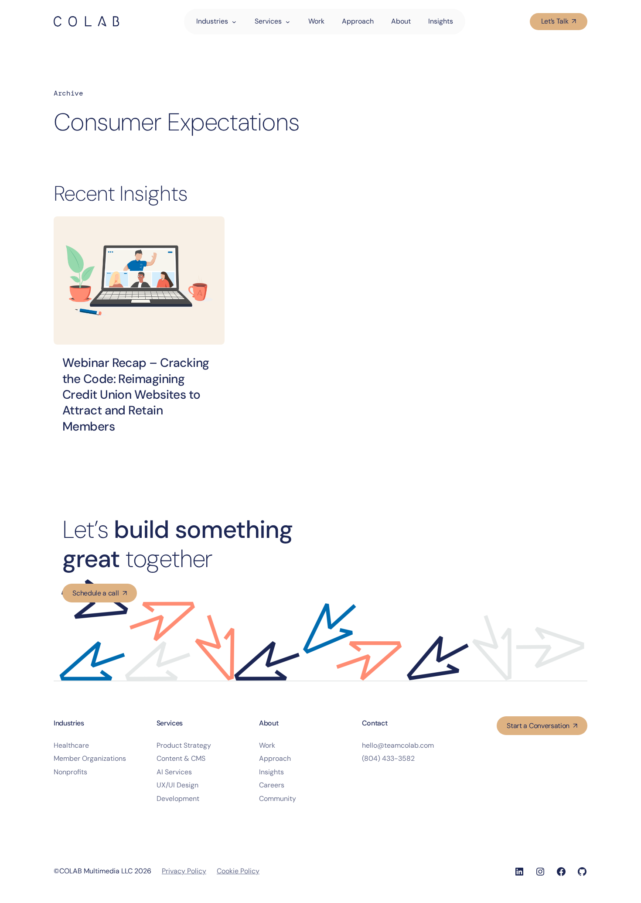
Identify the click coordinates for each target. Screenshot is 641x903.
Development (178, 798)
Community (277, 798)
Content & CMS (181, 758)
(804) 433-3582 (388, 758)
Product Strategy (184, 745)
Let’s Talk (555, 21)
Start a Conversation (538, 725)
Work (267, 745)
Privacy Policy (184, 871)
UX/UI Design (177, 785)
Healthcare (71, 745)
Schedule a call (95, 593)
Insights (271, 771)
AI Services (174, 771)
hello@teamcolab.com (398, 745)
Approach (275, 758)
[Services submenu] (293, 21)
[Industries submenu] (239, 21)
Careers (271, 785)
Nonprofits (70, 771)
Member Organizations (90, 758)
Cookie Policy (238, 871)
